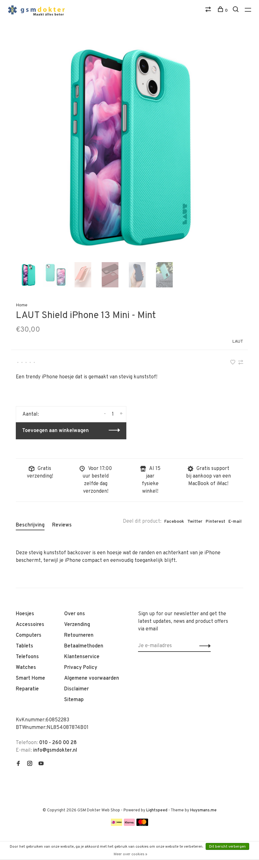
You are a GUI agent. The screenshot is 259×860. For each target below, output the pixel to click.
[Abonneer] (203, 646)
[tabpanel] (129, 147)
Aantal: (30, 414)
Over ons (74, 614)
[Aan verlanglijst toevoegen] (233, 363)
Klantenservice (81, 657)
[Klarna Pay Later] (129, 824)
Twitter (194, 521)
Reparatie (27, 689)
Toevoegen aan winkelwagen (55, 431)
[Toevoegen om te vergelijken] (240, 363)
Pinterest (215, 521)
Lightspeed (156, 810)
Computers (28, 635)
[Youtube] (41, 764)
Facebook (174, 521)
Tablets (24, 646)
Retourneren (78, 635)
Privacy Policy (80, 668)
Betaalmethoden (83, 646)
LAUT (237, 341)
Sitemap (74, 700)
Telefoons (27, 657)
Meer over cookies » (130, 854)
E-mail (235, 521)
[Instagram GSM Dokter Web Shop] (29, 764)
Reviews (62, 525)
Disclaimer (76, 689)
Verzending (77, 625)
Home (21, 305)
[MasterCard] (142, 824)
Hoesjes (25, 614)
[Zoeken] (236, 10)
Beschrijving (30, 525)
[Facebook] (18, 764)
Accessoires (30, 625)
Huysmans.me (203, 810)
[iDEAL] (116, 824)
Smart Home (30, 678)
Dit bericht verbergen (227, 846)
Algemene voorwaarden (91, 678)
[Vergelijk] (209, 10)
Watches (26, 668)
